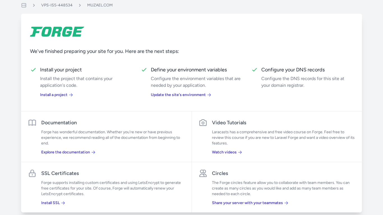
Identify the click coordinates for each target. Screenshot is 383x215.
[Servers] (24, 5)
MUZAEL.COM (100, 5)
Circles (220, 173)
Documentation (59, 123)
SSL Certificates (60, 173)
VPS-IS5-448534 (57, 5)
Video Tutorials (229, 123)
